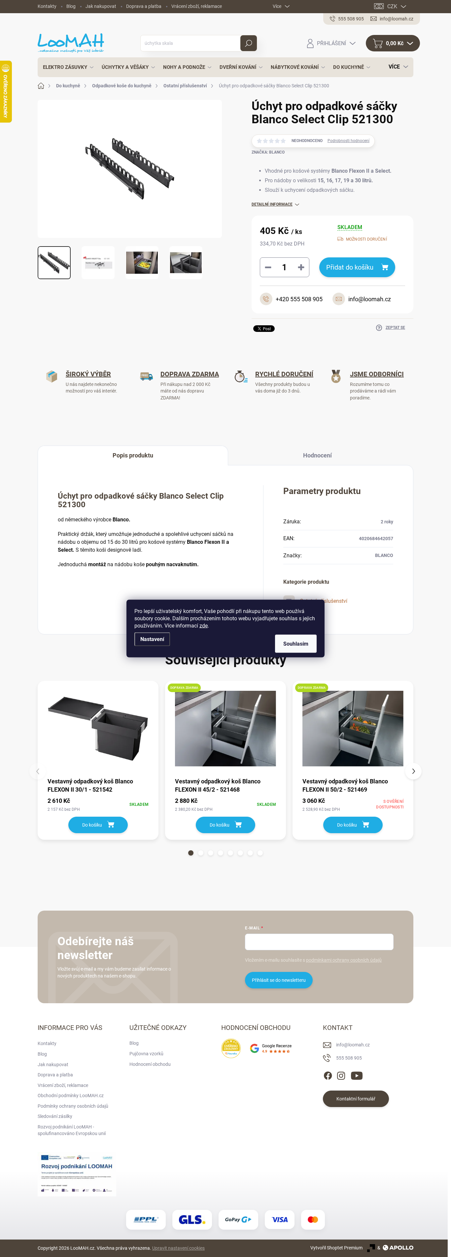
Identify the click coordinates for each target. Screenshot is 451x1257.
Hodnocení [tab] (317, 455)
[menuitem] (66, 67)
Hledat (249, 43)
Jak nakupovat (101, 6)
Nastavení (152, 639)
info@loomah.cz (353, 1044)
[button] (191, 853)
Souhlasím (295, 644)
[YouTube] (356, 1075)
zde (203, 626)
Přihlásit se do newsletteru (279, 980)
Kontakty (47, 6)
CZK (392, 6)
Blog (71, 6)
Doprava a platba (143, 6)
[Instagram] (341, 1075)
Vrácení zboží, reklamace (196, 6)
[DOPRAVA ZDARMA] (225, 729)
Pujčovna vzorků (146, 1053)
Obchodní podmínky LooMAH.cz (71, 1095)
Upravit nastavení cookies (178, 1248)
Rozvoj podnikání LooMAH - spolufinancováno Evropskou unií (72, 1130)
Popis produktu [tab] (133, 455)
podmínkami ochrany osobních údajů (344, 960)
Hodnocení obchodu (150, 1064)
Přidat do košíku (349, 267)
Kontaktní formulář (355, 1098)
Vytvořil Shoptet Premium (336, 1247)
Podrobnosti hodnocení (348, 140)
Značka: (268, 152)
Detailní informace (272, 204)
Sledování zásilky (55, 1116)
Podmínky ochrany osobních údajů (73, 1106)
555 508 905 (349, 1058)
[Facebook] (328, 1075)
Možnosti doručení (366, 239)
